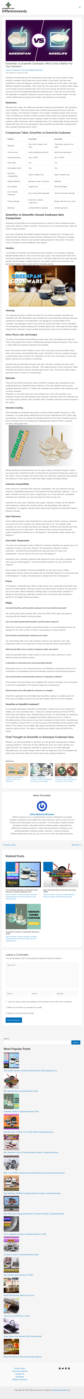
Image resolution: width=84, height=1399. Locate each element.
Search (6, 1039)
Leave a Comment (13, 70)
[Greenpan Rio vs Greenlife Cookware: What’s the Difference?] (17, 769)
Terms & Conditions (20, 1371)
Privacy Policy (19, 1368)
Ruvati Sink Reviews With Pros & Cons (19, 1295)
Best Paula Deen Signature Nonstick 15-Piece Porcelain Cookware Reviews (34, 1214)
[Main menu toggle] (79, 7)
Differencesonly (14, 11)
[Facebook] (60, 1368)
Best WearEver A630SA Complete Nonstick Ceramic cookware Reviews (32, 1193)
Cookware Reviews (11, 896)
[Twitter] (63, 1368)
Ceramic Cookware (24, 894)
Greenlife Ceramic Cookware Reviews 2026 (22, 933)
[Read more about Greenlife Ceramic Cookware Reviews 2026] (23, 916)
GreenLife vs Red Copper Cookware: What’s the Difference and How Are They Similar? (66, 779)
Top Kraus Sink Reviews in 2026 (17, 1316)
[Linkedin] (66, 1368)
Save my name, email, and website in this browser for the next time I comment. (40, 1002)
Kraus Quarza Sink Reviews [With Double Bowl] (23, 1336)
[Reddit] (69, 1368)
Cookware (34, 894)
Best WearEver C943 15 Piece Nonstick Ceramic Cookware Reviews (31, 1152)
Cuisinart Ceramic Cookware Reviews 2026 (21, 1255)
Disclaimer (20, 1377)
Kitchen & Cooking (24, 896)
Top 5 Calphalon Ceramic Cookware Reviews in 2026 (25, 1234)
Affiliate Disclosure (19, 1379)
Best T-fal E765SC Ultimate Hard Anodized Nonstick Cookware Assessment (34, 1173)
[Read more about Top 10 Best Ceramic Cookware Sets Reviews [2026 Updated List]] (23, 874)
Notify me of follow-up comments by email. (24, 1007)
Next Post (77, 845)
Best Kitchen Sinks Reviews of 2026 (18, 1275)
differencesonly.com (62, 1390)
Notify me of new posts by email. (20, 1013)
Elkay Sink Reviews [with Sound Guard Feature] (23, 1357)
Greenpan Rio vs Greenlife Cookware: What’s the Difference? (14, 779)
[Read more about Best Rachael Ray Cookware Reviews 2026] (60, 874)
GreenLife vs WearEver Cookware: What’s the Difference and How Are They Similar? (41, 779)
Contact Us (19, 1374)
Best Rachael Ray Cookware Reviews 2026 (59, 891)
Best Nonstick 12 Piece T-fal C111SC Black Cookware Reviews (29, 1132)
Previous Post (8, 845)
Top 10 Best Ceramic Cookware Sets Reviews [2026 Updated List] (22, 891)
